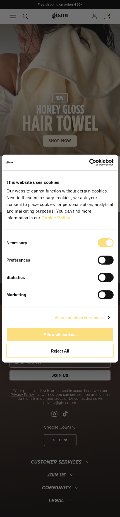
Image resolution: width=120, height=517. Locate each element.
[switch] (106, 260)
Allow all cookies (60, 334)
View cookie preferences (78, 317)
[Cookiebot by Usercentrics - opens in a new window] (89, 162)
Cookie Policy (56, 217)
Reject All (60, 350)
